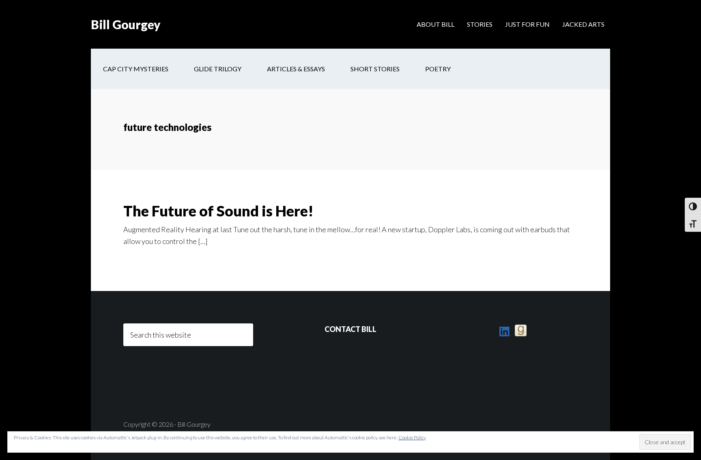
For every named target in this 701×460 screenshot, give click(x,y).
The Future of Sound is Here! (218, 211)
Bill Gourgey (126, 24)
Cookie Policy (412, 437)
